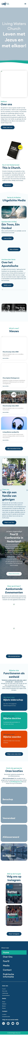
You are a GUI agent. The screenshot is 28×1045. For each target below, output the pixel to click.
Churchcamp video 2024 (11, 406)
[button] (25, 4)
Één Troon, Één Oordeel (10, 226)
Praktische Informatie (8, 975)
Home (6, 952)
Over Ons (7, 956)
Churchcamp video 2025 (11, 352)
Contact (7, 969)
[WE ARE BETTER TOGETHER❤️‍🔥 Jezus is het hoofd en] (14, 893)
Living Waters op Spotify (11, 432)
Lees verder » (6, 358)
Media (6, 965)
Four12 (6, 961)
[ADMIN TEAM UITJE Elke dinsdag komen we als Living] (14, 915)
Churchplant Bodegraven (11, 378)
